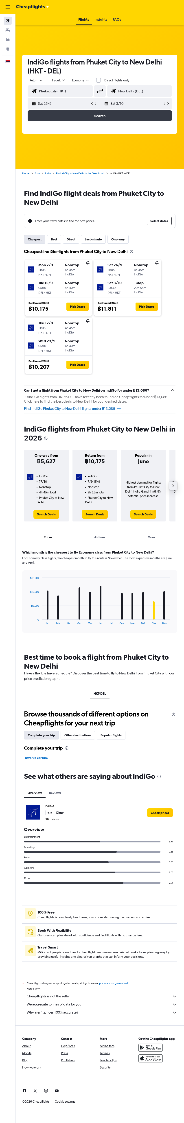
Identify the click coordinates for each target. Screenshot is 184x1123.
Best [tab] (54, 239)
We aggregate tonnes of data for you (54, 1004)
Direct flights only (116, 80)
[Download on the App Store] (150, 1058)
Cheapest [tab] (35, 239)
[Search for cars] (7, 39)
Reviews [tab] (55, 793)
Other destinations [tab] (77, 735)
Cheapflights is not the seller (48, 996)
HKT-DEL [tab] (100, 693)
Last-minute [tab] (93, 239)
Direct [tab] (71, 239)
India (48, 173)
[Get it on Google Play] (150, 1048)
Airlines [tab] (99, 537)
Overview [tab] (35, 793)
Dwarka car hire (36, 758)
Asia (37, 173)
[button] (8, 7)
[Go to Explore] (7, 48)
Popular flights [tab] (111, 735)
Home (25, 173)
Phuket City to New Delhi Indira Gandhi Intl (80, 173)
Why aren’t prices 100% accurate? (52, 1012)
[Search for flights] (7, 20)
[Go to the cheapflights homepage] (32, 7)
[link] (46, 514)
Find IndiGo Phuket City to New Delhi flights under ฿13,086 (69, 408)
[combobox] (81, 80)
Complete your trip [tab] (41, 735)
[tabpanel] (99, 596)
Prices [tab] (48, 537)
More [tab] (151, 537)
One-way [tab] (118, 239)
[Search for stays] (7, 30)
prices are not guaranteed (113, 983)
